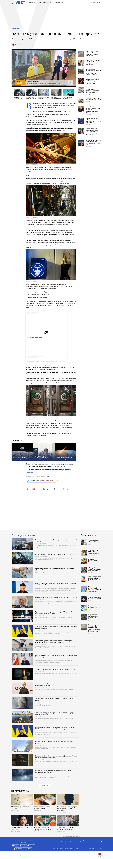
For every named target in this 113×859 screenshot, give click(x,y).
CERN (48, 476)
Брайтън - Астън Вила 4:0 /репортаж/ (94, 606)
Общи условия (69, 848)
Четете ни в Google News (24, 848)
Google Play (54, 466)
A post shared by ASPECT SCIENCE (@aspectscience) (40, 361)
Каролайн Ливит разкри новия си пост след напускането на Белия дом (93, 142)
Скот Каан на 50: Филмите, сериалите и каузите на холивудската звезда (53, 685)
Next (75, 96)
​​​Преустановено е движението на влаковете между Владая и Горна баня (94, 617)
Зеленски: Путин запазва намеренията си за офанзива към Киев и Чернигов (56, 627)
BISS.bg (100, 841)
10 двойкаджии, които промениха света (42, 807)
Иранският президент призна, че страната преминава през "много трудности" (56, 656)
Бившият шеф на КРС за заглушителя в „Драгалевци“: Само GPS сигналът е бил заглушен (56, 757)
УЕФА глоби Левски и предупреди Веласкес (94, 597)
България (42, 2)
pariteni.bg (88, 94)
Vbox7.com (53, 841)
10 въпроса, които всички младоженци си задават (66, 828)
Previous (12, 96)
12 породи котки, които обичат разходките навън (93, 551)
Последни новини (23, 535)
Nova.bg (75, 841)
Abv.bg (46, 841)
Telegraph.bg (98, 843)
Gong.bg (60, 841)
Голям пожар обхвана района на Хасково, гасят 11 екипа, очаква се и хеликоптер (93, 53)
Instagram (30, 472)
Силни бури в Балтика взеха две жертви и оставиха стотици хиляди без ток (53, 771)
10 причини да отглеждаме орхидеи (20, 807)
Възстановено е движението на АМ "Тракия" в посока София (54, 742)
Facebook (58, 489)
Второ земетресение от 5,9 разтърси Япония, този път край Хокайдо (56, 540)
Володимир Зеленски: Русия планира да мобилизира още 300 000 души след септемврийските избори (55, 728)
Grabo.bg (77, 843)
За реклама (60, 848)
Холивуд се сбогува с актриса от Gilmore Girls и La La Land (55, 669)
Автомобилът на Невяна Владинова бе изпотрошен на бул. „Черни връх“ (93, 62)
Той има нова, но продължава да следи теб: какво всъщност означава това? (94, 589)
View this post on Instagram (34, 337)
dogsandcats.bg (88, 101)
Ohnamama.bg (61, 843)
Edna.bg (91, 843)
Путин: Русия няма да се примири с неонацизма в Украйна (56, 597)
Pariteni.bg (84, 843)
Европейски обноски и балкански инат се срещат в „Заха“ (44, 829)
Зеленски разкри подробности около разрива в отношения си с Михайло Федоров (55, 584)
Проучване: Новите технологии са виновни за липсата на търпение (42, 457)
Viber (29, 489)
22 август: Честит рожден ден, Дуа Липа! (21, 828)
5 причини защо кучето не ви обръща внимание (93, 98)
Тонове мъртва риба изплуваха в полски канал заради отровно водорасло (54, 713)
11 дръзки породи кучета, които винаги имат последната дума (94, 542)
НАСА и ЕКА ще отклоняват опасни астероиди (64, 458)
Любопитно (59, 2)
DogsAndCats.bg (83, 841)
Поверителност (78, 848)
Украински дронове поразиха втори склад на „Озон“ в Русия (54, 699)
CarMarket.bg (92, 841)
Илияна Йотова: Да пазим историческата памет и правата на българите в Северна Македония (92, 131)
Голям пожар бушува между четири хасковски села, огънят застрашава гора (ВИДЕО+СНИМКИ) (94, 628)
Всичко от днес (45, 785)
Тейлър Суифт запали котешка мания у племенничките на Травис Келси (94, 579)
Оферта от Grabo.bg (39, 570)
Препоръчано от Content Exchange (70, 836)
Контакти (99, 848)
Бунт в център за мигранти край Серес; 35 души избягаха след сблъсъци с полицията (55, 613)
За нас (53, 848)
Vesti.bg (20, 2)
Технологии (15, 28)
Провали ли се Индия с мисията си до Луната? (19, 458)
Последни (32, 2)
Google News (48, 489)
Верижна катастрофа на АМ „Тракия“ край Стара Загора (55, 554)
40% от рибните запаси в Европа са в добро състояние (94, 569)
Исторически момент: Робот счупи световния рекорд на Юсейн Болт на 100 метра (93, 121)
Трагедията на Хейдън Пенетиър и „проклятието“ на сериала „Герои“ (93, 81)
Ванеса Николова (20, 45)
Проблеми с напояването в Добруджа (92, 560)
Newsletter (38, 489)
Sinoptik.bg (70, 843)
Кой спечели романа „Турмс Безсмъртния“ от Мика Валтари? (67, 808)
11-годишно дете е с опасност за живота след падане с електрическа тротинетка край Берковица (54, 641)
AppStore (62, 466)
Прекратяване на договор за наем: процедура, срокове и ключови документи (92, 90)
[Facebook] (102, 850)
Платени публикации (90, 848)
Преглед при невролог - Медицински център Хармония (54, 569)
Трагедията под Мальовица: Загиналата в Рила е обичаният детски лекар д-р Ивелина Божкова (93, 71)
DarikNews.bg (67, 841)
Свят (50, 2)
